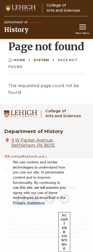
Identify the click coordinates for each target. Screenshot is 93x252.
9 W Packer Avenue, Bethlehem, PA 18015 (33, 143)
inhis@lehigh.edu (29, 157)
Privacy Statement (29, 203)
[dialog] (46, 205)
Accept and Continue (64, 232)
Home (19, 60)
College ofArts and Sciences (63, 113)
